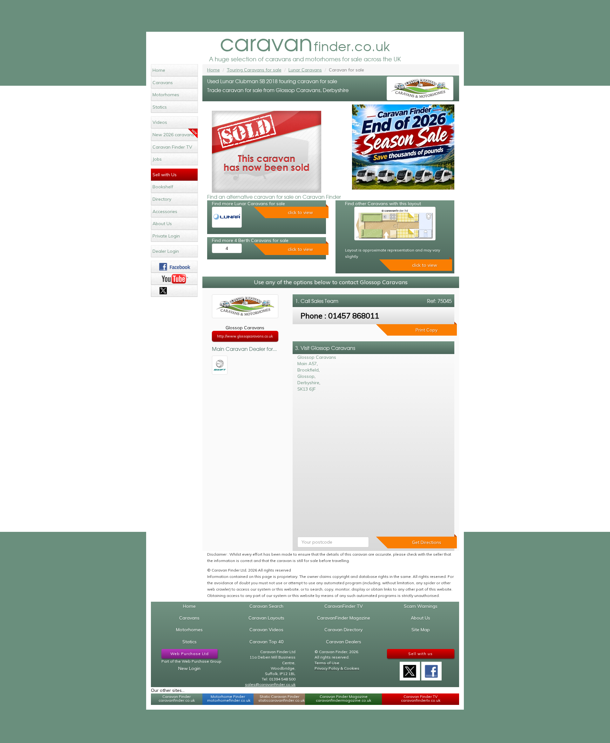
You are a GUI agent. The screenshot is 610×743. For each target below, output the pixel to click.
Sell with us (420, 653)
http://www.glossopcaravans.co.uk (245, 336)
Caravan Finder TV (172, 147)
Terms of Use (327, 662)
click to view (300, 212)
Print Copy (426, 330)
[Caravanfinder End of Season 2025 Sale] (403, 147)
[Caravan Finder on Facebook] (174, 267)
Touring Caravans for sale (254, 70)
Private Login (166, 236)
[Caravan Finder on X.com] (410, 669)
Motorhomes (165, 94)
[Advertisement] (305, 16)
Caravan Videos (266, 630)
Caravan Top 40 (266, 642)
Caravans (162, 82)
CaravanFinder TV (343, 606)
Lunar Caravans (305, 70)
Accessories (164, 211)
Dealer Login (165, 251)
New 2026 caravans (173, 134)
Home (158, 70)
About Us (162, 223)
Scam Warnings (420, 606)
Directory (161, 199)
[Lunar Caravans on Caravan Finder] (227, 217)
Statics (159, 107)
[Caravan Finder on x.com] (174, 291)
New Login (189, 668)
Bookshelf (162, 187)
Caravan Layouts (266, 618)
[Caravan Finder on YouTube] (174, 279)
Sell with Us (164, 174)
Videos (159, 122)
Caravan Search (266, 606)
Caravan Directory (343, 630)
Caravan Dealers (343, 642)
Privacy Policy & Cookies (337, 668)
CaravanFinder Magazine (343, 618)
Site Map (420, 630)
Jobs (157, 159)
